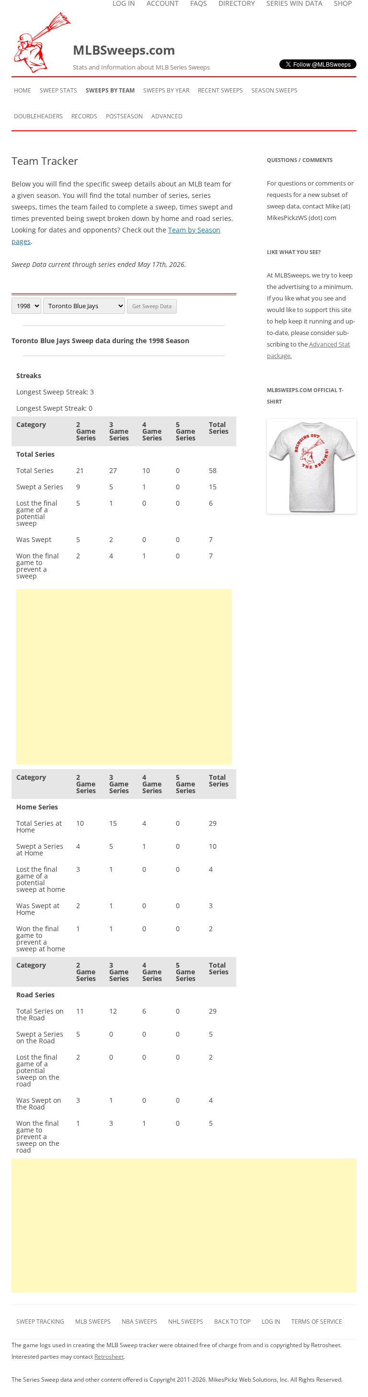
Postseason (124, 116)
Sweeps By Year (166, 90)
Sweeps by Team (110, 90)
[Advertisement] (123, 676)
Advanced (167, 116)
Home (22, 90)
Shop (343, 3)
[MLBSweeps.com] (42, 70)
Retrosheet (109, 1356)
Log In (124, 3)
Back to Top (232, 1321)
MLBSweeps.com (141, 56)
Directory (236, 3)
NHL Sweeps (185, 1321)
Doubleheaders (38, 116)
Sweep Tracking (40, 1321)
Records (84, 116)
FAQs (198, 3)
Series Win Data (294, 3)
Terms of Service (316, 1321)
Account (163, 3)
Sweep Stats (58, 90)
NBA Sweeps (139, 1321)
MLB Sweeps (93, 1321)
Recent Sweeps (220, 90)
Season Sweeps (275, 90)
